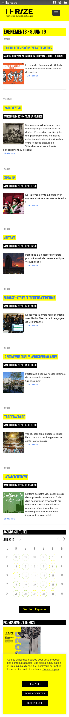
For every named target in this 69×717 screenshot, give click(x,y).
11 (16, 575)
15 (53, 575)
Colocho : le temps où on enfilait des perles (28, 48)
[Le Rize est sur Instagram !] (60, 3)
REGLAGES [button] (35, 684)
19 (25, 584)
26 (25, 593)
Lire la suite (32, 76)
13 (34, 575)
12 (25, 575)
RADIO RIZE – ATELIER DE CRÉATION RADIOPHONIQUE (29, 298)
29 (25, 557)
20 (34, 584)
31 (43, 557)
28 (16, 557)
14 (43, 575)
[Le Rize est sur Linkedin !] (65, 3)
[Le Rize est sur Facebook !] (54, 3)
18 (16, 584)
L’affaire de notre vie (15, 477)
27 (34, 593)
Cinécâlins (9, 177)
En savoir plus (50, 669)
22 (53, 584)
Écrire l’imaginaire (14, 417)
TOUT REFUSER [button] (35, 703)
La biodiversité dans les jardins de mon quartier (30, 357)
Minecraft (9, 238)
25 (16, 593)
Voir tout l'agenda (34, 609)
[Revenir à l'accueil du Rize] (19, 13)
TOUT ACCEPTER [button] (35, 693)
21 (43, 584)
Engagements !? (12, 108)
